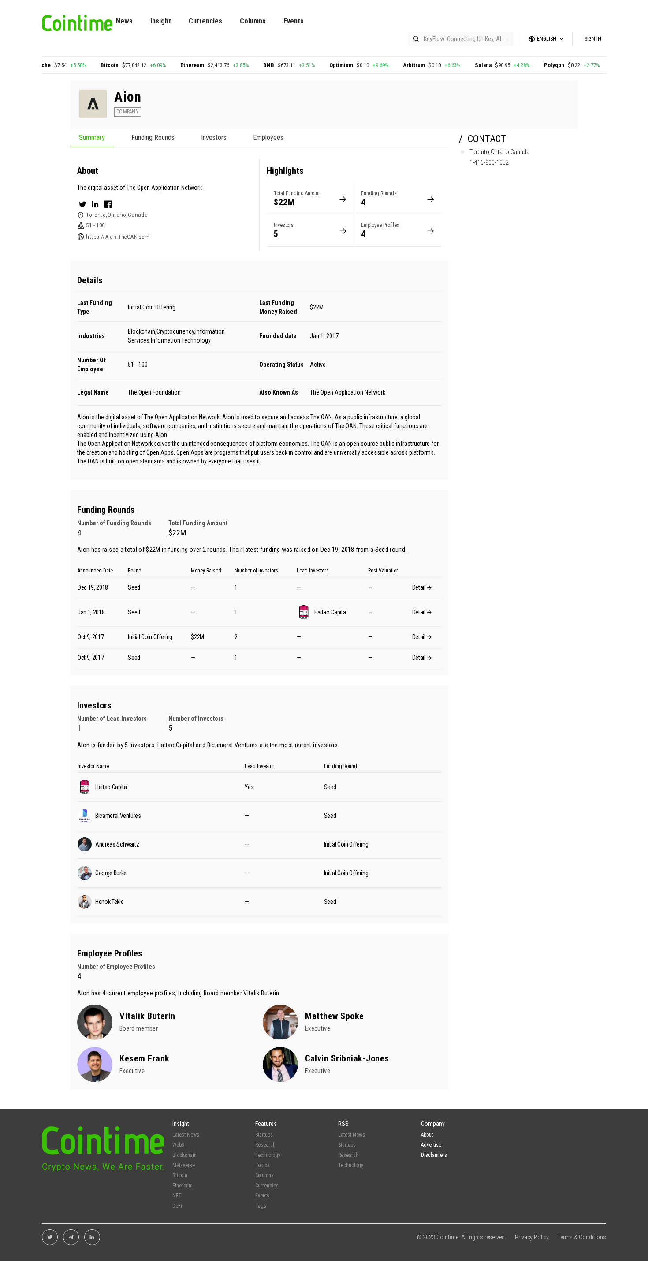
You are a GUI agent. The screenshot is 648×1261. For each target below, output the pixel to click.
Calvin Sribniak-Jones (347, 1058)
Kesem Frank (144, 1058)
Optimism (320, 65)
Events (293, 21)
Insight (160, 21)
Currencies (205, 21)
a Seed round (387, 549)
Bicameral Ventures (232, 745)
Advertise (431, 1145)
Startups (264, 1135)
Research (265, 1145)
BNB (247, 65)
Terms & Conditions (582, 1237)
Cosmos (603, 65)
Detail (419, 587)
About (427, 1135)
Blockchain (184, 1155)
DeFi (177, 1206)
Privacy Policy (532, 1237)
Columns (253, 21)
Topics (262, 1165)
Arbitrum (393, 65)
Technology (267, 1155)
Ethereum (171, 65)
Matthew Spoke (334, 1016)
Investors (214, 138)
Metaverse (183, 1165)
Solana (462, 65)
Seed (134, 587)
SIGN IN (593, 39)
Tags (260, 1206)
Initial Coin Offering (151, 307)
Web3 (178, 1145)
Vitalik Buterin (261, 993)
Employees (268, 138)
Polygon (533, 65)
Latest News (185, 1135)
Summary (92, 138)
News (124, 21)
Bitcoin (89, 65)
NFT (177, 1196)
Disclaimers (434, 1155)
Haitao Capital (175, 745)
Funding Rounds (153, 138)
